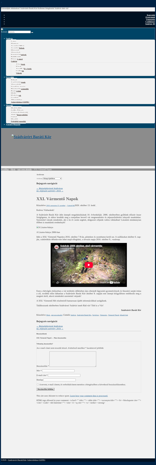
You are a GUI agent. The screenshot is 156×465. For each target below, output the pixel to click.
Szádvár (9, 38)
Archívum (39, 178)
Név (39, 370)
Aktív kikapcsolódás (19, 115)
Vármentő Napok (113, 315)
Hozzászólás (43, 366)
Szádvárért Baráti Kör (84, 315)
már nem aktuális (24, 169)
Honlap (40, 380)
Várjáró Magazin (13, 124)
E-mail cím (42, 375)
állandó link (124, 315)
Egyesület (10, 77)
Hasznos (9, 105)
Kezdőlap (5, 169)
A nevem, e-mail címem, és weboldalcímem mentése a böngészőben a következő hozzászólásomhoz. (82, 384)
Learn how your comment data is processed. (89, 396)
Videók (19, 73)
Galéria (14, 61)
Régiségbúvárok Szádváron (49, 188)
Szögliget (95, 315)
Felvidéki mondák (18, 121)
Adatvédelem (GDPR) (20, 102)
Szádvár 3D (150, 24)
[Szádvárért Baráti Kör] (31, 136)
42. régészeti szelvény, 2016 (49, 191)
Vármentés (103, 315)
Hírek (13, 169)
